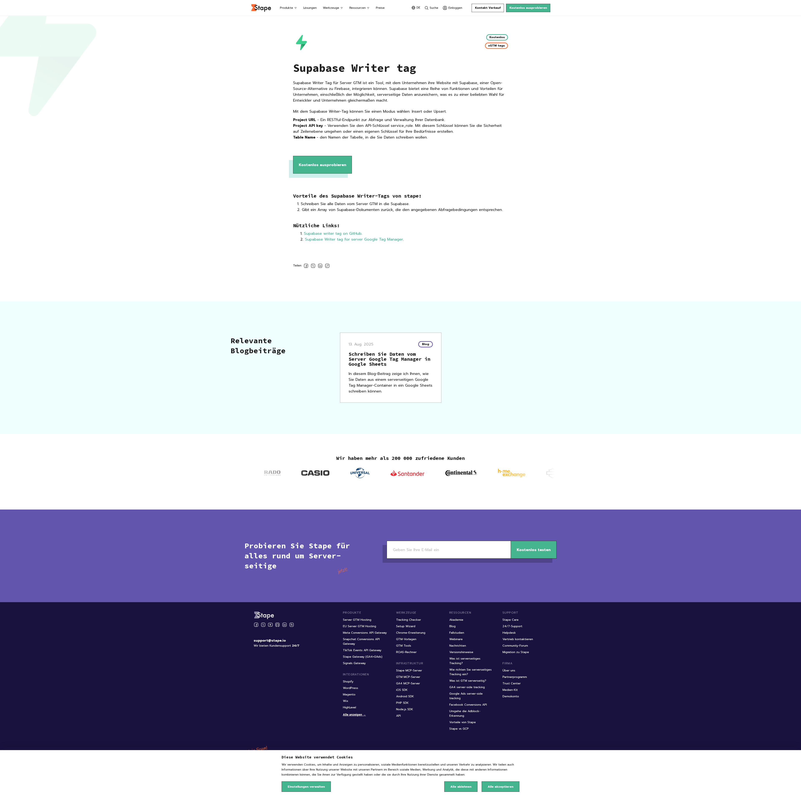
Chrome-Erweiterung (410, 633)
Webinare (456, 639)
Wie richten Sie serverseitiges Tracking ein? (470, 671)
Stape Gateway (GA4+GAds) (362, 657)
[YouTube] (270, 624)
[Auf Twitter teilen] (313, 266)
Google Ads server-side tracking (466, 695)
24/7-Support (512, 626)
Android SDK (405, 696)
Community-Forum (515, 645)
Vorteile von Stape (462, 722)
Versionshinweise (461, 652)
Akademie (456, 620)
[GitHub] (277, 624)
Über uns (509, 670)
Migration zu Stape (516, 652)
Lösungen (310, 8)
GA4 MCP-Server (408, 683)
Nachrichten (457, 645)
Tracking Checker (408, 620)
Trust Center (512, 683)
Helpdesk (509, 633)
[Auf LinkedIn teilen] (320, 266)
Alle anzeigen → (354, 715)
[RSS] (291, 624)
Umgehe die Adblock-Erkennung (464, 713)
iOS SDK (402, 690)
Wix (345, 701)
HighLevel (349, 707)
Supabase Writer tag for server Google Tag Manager (354, 239)
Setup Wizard (405, 626)
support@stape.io (270, 640)
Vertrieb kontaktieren (518, 639)
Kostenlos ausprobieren (528, 8)
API (398, 716)
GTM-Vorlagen (406, 639)
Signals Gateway (354, 663)
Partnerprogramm (515, 677)
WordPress (350, 688)
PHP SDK (402, 703)
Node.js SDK (404, 709)
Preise (380, 8)
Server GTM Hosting (357, 620)
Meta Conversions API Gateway (365, 633)
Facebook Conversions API (468, 705)
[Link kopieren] (327, 266)
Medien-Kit (510, 690)
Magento (349, 694)
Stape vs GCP (459, 729)
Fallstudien (456, 633)
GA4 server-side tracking (467, 687)
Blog (452, 626)
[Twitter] (263, 624)
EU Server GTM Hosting (359, 626)
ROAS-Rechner (406, 652)
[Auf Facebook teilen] (306, 266)
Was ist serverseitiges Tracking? (464, 660)
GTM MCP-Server (408, 677)
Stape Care (511, 620)
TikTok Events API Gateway (362, 650)
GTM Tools (403, 645)
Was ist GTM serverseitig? (467, 681)
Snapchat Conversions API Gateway (361, 641)
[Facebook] (256, 624)
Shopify (348, 681)
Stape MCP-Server (409, 670)
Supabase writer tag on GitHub (332, 233)
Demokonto (511, 696)
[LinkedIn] (284, 624)
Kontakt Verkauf (488, 8)
